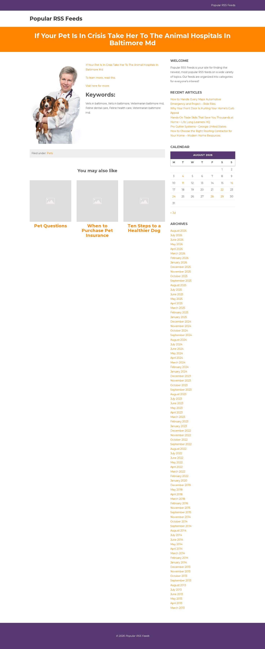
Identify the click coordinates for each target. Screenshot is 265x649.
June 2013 (176, 594)
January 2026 (178, 262)
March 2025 (177, 308)
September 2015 (180, 512)
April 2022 (176, 467)
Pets (50, 153)
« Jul (173, 212)
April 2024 (176, 357)
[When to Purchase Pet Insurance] (97, 200)
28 (212, 196)
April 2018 (176, 494)
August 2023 (178, 394)
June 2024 (177, 348)
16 (231, 183)
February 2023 (179, 421)
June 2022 (176, 458)
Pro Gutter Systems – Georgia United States (198, 126)
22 (222, 189)
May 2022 (176, 462)
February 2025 (179, 312)
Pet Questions (50, 225)
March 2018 (177, 498)
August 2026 (178, 230)
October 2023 (179, 385)
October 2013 (178, 576)
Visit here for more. (98, 85)
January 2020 (178, 480)
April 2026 (176, 249)
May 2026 (176, 244)
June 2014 (176, 539)
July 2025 (176, 289)
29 (222, 196)
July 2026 (176, 235)
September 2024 (181, 335)
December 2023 (180, 376)
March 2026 (177, 253)
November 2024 (180, 326)
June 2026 (176, 239)
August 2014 (178, 530)
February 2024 (179, 367)
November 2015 (180, 507)
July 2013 (176, 589)
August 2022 (178, 449)
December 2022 (180, 430)
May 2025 (176, 299)
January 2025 (178, 317)
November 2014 (180, 517)
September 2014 (180, 526)
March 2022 (177, 471)
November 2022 (180, 435)
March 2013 (177, 608)
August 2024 (178, 339)
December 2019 (180, 485)
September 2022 (181, 444)
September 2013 (180, 580)
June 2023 (176, 403)
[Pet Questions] (50, 200)
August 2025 (178, 285)
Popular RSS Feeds (56, 18)
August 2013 (178, 585)
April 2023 (176, 412)
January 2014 (178, 562)
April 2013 (176, 603)
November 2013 (180, 571)
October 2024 (179, 330)
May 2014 (176, 544)
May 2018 (176, 489)
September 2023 (181, 389)
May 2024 (176, 353)
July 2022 (176, 453)
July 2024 (176, 344)
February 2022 (179, 476)
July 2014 (176, 535)
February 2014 (179, 557)
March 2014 (177, 553)
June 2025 (176, 294)
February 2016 (179, 503)
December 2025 (180, 267)
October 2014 (178, 521)
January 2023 (178, 426)
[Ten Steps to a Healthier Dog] (144, 200)
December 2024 (180, 321)
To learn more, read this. (101, 77)
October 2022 (179, 439)
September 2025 (180, 280)
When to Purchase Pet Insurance (97, 230)
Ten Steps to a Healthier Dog (144, 228)
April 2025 (176, 303)
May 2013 (176, 598)
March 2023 (177, 417)
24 (173, 196)
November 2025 (180, 271)
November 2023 (180, 380)
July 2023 (176, 398)
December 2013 (180, 567)
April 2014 (176, 548)
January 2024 (178, 371)
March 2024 (177, 362)
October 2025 (178, 276)
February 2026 (179, 258)
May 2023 (176, 408)
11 (183, 183)
